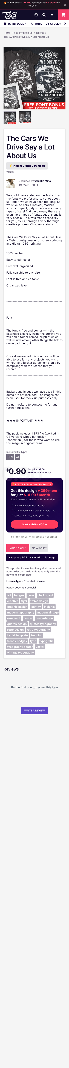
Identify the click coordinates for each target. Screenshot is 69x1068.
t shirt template (17, 635)
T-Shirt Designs (23, 33)
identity (36, 606)
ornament (13, 618)
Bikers (40, 33)
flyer (24, 601)
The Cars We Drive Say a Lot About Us (26, 37)
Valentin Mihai (42, 180)
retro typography (38, 629)
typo (33, 641)
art (9, 595)
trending (36, 635)
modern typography (20, 612)
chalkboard (45, 595)
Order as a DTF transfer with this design (32, 557)
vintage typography (20, 652)
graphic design (17, 606)
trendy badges (17, 641)
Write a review (34, 710)
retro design (15, 629)
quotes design (17, 624)
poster (28, 618)
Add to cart (18, 548)
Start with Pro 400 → (34, 524)
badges (19, 595)
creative (12, 601)
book (30, 595)
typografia (46, 641)
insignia (49, 606)
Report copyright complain (21, 587)
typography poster (20, 647)
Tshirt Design (17, 23)
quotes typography (43, 624)
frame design (39, 601)
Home (7, 33)
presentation (44, 618)
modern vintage (48, 612)
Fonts (38, 23)
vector (40, 647)
